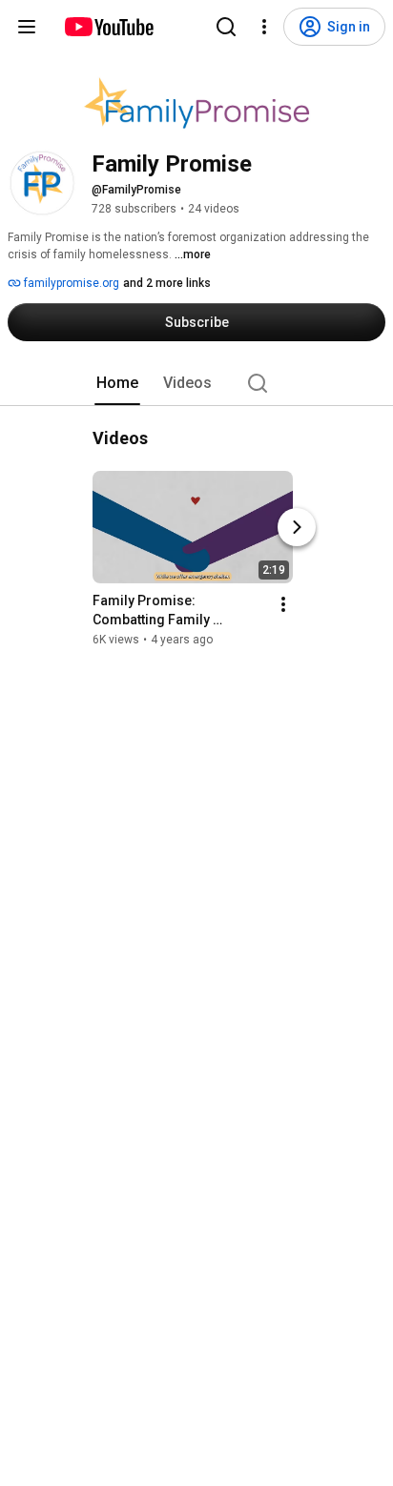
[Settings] (264, 26)
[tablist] (196, 383)
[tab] (117, 383)
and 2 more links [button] (167, 283)
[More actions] (283, 604)
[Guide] (26, 26)
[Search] (226, 26)
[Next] (297, 527)
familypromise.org (70, 283)
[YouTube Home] (108, 26)
